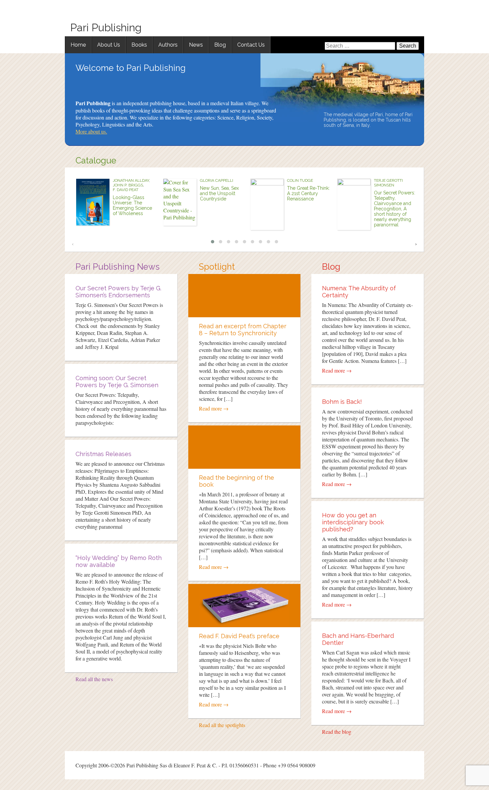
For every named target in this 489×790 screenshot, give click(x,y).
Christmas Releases (103, 453)
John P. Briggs (128, 185)
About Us (108, 45)
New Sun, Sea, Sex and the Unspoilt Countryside (219, 193)
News (196, 45)
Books (139, 45)
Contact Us (251, 45)
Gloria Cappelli (216, 180)
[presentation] (73, 243)
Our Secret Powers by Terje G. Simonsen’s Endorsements (118, 292)
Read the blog (336, 731)
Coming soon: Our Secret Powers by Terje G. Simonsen (117, 382)
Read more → (214, 408)
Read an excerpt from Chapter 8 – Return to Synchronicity (242, 330)
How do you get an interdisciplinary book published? (353, 522)
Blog (220, 45)
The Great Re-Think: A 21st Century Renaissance (308, 193)
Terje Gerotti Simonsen (388, 182)
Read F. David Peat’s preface (239, 636)
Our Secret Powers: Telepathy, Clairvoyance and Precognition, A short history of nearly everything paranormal (394, 208)
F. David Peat (125, 189)
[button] (213, 241)
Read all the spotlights (222, 724)
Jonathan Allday (131, 180)
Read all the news (94, 678)
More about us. (91, 131)
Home (78, 45)
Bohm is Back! (342, 401)
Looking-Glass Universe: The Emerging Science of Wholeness (132, 205)
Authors (168, 45)
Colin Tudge (300, 180)
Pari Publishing (106, 27)
